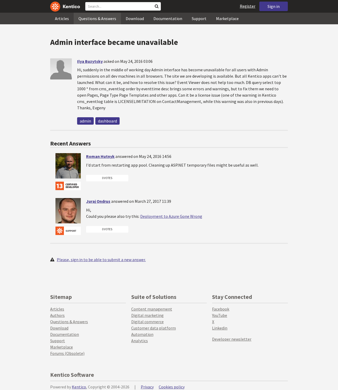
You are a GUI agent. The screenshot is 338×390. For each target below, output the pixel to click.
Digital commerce (147, 321)
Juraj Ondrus (98, 201)
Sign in (273, 6)
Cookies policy (172, 386)
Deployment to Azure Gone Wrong (171, 216)
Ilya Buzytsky (90, 61)
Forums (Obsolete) (67, 353)
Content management (151, 309)
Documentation (167, 18)
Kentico (79, 386)
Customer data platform (153, 328)
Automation (142, 334)
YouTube (219, 315)
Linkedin (219, 328)
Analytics (139, 340)
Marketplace (227, 18)
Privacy (147, 386)
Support (199, 18)
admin (85, 121)
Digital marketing (147, 315)
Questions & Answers (97, 18)
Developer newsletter (231, 339)
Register (247, 6)
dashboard (107, 121)
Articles (62, 18)
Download (135, 18)
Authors (57, 315)
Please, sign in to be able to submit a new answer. (101, 259)
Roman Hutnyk (100, 156)
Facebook (220, 309)
